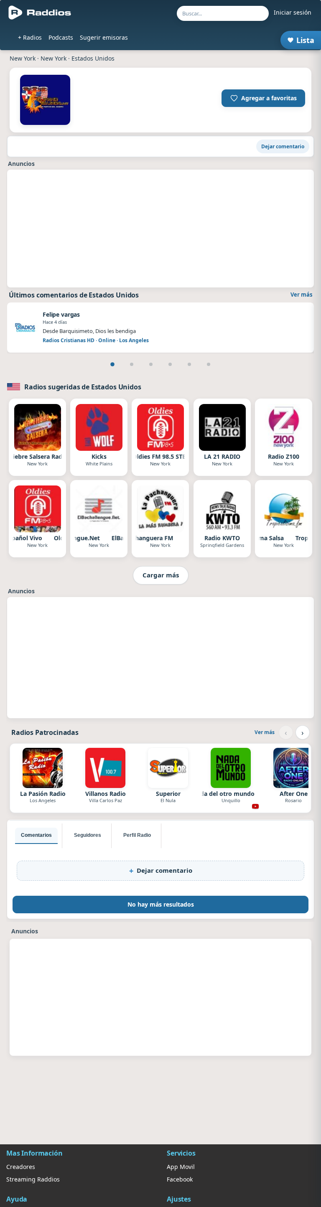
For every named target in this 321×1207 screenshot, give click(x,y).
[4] (170, 364)
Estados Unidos (93, 58)
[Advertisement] (160, 228)
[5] (189, 364)
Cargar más (161, 575)
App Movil (181, 1167)
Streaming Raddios (33, 1179)
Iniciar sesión (292, 12)
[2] (131, 364)
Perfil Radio (137, 835)
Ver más (301, 294)
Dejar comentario (282, 146)
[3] (151, 364)
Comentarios (36, 835)
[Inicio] (40, 12)
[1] (112, 364)
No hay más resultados (160, 904)
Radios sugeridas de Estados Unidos (82, 386)
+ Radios (30, 37)
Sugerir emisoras (104, 37)
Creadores (20, 1167)
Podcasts (60, 37)
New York (23, 58)
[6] (208, 364)
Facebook (180, 1179)
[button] (263, 98)
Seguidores (87, 835)
